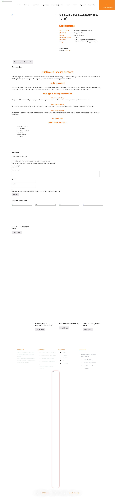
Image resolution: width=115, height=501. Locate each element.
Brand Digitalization (74, 493)
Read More (16, 233)
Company (26, 5)
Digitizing (82, 5)
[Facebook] (102, 3)
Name (14, 179)
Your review (16, 170)
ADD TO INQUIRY (63, 48)
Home (19, 5)
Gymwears (45, 5)
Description (18, 62)
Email (14, 184)
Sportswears (36, 5)
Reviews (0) (28, 62)
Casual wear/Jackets (57, 5)
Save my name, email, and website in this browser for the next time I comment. (36, 191)
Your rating (16, 166)
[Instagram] (109, 3)
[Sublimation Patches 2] (34, 36)
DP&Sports (45, 493)
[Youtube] (107, 3)
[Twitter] (104, 3)
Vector (75, 5)
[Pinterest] (112, 3)
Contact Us (92, 5)
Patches (68, 5)
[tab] (18, 62)
